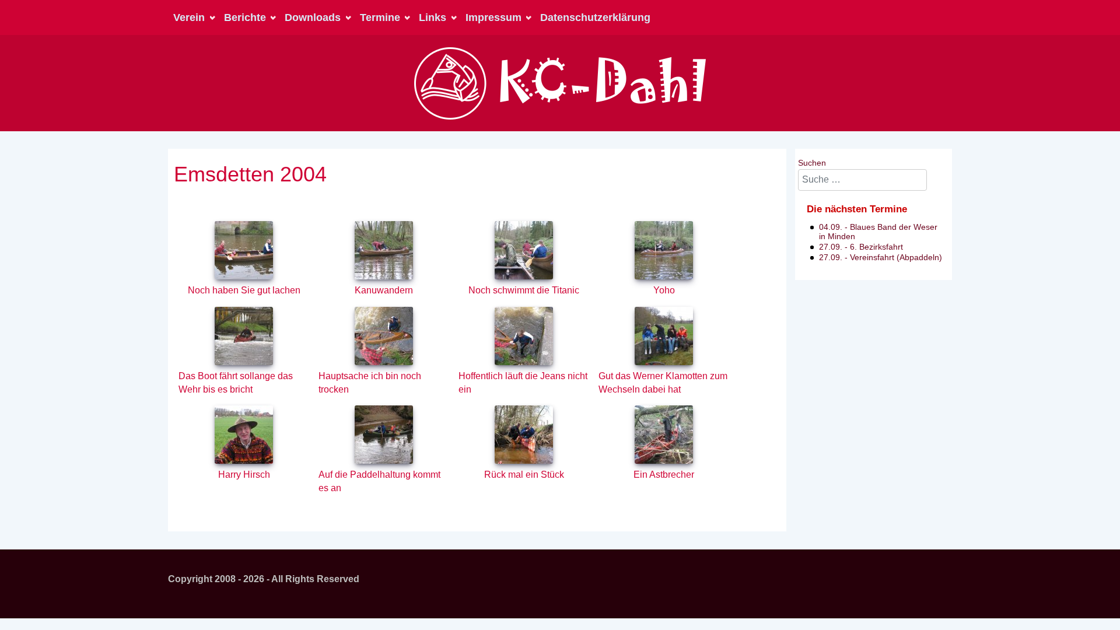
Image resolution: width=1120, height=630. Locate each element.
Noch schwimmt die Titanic (523, 290)
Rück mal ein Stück (524, 475)
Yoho (664, 290)
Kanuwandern (384, 290)
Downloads (313, 17)
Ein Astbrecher (664, 475)
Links (432, 17)
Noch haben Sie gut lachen (244, 290)
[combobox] (862, 180)
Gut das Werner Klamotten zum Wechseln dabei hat (662, 382)
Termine (380, 17)
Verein (189, 17)
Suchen (812, 162)
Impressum (494, 17)
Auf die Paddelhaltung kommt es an (379, 481)
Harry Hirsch (244, 475)
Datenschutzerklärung (595, 17)
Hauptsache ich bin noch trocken (369, 382)
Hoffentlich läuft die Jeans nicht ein (523, 382)
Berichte (245, 17)
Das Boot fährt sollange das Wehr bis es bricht (235, 382)
